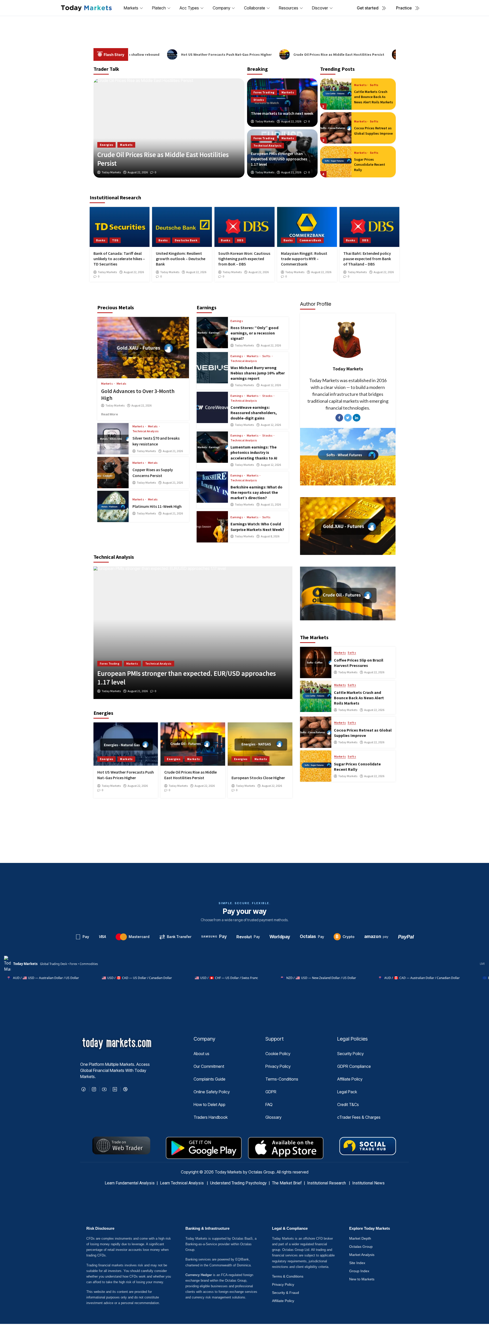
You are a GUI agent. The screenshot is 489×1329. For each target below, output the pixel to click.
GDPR (270, 1091)
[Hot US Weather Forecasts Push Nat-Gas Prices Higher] (125, 743)
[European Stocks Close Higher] (260, 743)
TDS (115, 240)
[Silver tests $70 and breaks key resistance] (113, 438)
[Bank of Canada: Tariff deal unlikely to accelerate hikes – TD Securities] (120, 227)
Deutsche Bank (186, 240)
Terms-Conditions (281, 1079)
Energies (106, 759)
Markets (287, 92)
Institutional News (368, 1183)
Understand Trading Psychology (238, 1183)
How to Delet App (209, 1104)
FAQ (269, 1104)
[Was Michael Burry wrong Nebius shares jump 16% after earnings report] (212, 367)
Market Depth (360, 1238)
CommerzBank (310, 240)
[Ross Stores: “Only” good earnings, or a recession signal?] (212, 332)
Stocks (258, 100)
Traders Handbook (211, 1117)
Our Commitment (209, 1066)
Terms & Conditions (287, 1276)
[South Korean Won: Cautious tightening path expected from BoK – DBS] (244, 227)
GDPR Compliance (354, 1066)
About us (201, 1053)
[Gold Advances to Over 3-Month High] (143, 347)
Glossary (273, 1117)
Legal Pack (347, 1091)
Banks (100, 240)
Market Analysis (361, 1255)
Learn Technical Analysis (182, 1183)
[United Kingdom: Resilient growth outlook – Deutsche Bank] (182, 227)
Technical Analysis (267, 145)
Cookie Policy (277, 1053)
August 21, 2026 (291, 172)
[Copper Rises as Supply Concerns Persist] (113, 472)
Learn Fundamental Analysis (130, 1183)
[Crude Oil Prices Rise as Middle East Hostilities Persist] (192, 743)
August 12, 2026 (271, 385)
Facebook (339, 418)
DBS (240, 240)
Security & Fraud (285, 1293)
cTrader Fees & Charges (359, 1117)
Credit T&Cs (348, 1104)
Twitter (348, 418)
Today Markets (264, 121)
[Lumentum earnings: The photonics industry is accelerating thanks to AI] (212, 447)
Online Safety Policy (212, 1091)
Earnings (236, 321)
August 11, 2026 (271, 504)
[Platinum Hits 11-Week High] (113, 506)
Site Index (357, 1263)
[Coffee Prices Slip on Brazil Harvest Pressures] (169, 128)
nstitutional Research (327, 1183)
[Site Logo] (86, 7)
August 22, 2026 (291, 121)
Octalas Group (361, 1246)
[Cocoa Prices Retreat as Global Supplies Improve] (335, 94)
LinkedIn (356, 418)
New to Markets (361, 1279)
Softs (123, 150)
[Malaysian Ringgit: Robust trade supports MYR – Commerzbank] (307, 227)
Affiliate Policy (349, 1079)
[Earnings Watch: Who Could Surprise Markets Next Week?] (212, 526)
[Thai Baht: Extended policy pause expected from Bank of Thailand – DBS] (369, 227)
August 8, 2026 (270, 536)
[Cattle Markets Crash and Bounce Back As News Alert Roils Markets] (315, 696)
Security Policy (350, 1053)
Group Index (359, 1271)
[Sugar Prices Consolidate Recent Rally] (335, 128)
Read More (117, 414)
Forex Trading (264, 92)
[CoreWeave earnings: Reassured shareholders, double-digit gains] (212, 407)
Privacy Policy (278, 1066)
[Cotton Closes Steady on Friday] (335, 161)
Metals (122, 383)
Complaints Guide (209, 1079)
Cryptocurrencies (112, 663)
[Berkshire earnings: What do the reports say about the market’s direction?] (212, 487)
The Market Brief (287, 1183)
